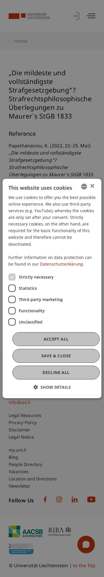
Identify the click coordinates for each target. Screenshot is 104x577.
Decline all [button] (55, 372)
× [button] (92, 186)
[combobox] (84, 186)
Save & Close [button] (56, 355)
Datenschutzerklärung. (62, 264)
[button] (52, 387)
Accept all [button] (56, 339)
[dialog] (52, 289)
